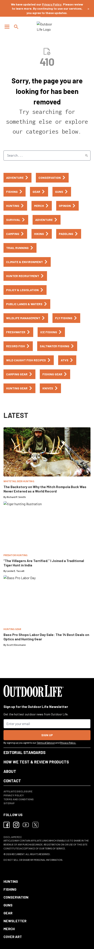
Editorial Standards (24, 752)
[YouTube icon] (26, 825)
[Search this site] (16, 27)
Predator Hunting (15, 555)
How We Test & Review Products (36, 761)
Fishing (9, 889)
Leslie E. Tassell (15, 571)
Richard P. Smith (16, 497)
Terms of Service (46, 743)
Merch (9, 929)
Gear (7, 913)
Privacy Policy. (68, 743)
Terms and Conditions (18, 799)
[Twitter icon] (35, 825)
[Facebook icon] (6, 825)
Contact (12, 780)
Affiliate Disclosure (17, 791)
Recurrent (18, 854)
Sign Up (47, 735)
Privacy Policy (51, 4)
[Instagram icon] (16, 825)
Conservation (15, 897)
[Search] (86, 155)
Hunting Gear (12, 629)
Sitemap (9, 803)
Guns (7, 905)
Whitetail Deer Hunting (18, 481)
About (9, 771)
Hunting (10, 881)
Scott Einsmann (16, 645)
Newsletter (14, 921)
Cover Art (12, 937)
